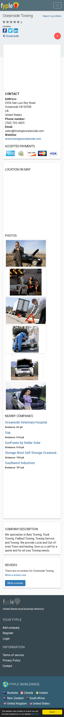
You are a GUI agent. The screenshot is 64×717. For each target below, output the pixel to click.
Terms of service (13, 655)
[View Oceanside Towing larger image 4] (25, 339)
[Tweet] (10, 30)
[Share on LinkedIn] (16, 30)
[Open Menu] (57, 5)
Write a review (15, 583)
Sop (7, 432)
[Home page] (10, 5)
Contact (7, 666)
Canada (28, 692)
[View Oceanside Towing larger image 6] (26, 396)
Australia (12, 692)
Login (6, 638)
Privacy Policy (11, 660)
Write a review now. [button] (15, 575)
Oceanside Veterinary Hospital (26, 422)
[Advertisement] (31, 68)
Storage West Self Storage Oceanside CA (32, 453)
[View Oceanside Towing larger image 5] (24, 367)
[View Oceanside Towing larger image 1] (26, 253)
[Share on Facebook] (5, 30)
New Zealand (14, 698)
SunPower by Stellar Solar (23, 443)
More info (35, 714)
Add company (11, 627)
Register (8, 633)
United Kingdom (16, 703)
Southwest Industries (20, 463)
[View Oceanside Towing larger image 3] (26, 310)
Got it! (52, 712)
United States (41, 703)
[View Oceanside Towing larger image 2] (26, 282)
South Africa (37, 698)
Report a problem (52, 15)
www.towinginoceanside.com (23, 139)
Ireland (43, 692)
